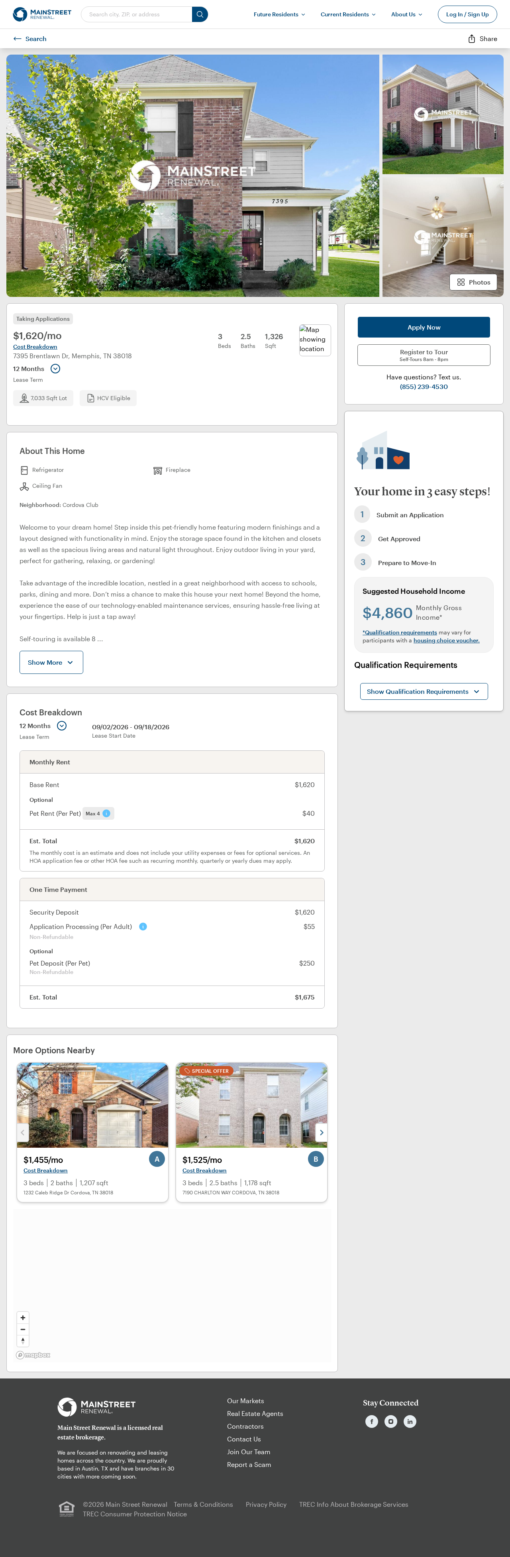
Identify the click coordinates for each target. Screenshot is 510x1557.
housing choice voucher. (447, 640)
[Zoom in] (23, 1317)
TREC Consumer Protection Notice (135, 1514)
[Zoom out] (23, 1329)
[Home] (42, 14)
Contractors (245, 1426)
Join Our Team (249, 1451)
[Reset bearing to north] (23, 1341)
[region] (172, 1285)
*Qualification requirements (400, 632)
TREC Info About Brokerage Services (353, 1504)
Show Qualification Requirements (418, 691)
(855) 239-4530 (424, 386)
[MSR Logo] (118, 1407)
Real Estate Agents (255, 1413)
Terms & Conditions (203, 1504)
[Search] (200, 14)
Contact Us (244, 1439)
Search (36, 38)
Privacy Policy (266, 1504)
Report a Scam (249, 1464)
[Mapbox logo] (33, 1355)
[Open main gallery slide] (192, 176)
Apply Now (424, 327)
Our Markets (245, 1400)
